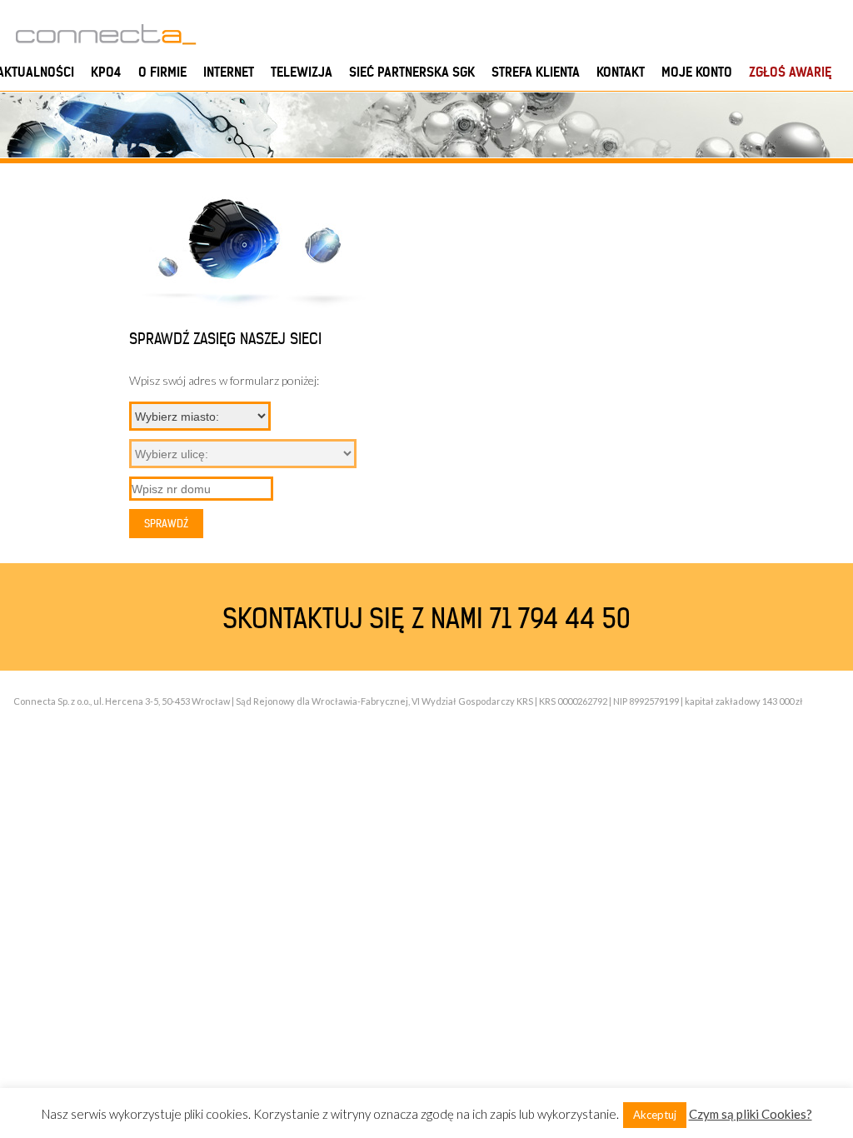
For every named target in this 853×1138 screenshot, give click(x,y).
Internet (228, 72)
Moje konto (696, 72)
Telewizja (301, 72)
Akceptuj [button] (654, 1114)
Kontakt (620, 72)
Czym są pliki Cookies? (750, 1113)
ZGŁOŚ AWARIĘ (790, 72)
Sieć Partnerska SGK (412, 72)
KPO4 (106, 72)
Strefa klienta (535, 72)
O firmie (162, 72)
